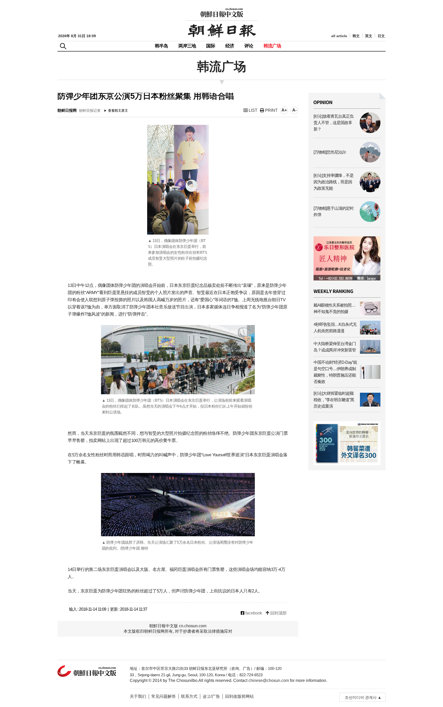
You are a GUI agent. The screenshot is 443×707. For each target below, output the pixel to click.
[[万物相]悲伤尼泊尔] (347, 161)
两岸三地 (187, 45)
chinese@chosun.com (268, 680)
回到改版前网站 (239, 696)
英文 (368, 36)
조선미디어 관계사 (361, 697)
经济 (229, 45)
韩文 (356, 36)
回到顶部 (278, 613)
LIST (252, 110)
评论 (248, 45)
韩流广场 (272, 45)
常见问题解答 (163, 696)
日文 (381, 36)
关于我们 (138, 696)
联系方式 (189, 696)
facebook (253, 613)
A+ (284, 110)
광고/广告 (211, 696)
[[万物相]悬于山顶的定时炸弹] (347, 220)
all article (339, 36)
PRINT (271, 110)
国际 (210, 45)
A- (294, 110)
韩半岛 (161, 45)
